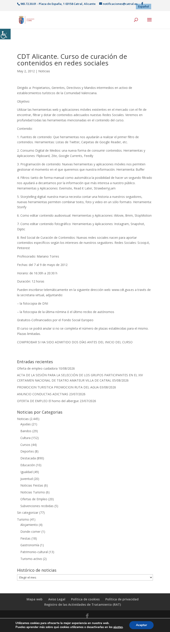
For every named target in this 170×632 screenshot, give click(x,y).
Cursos (25, 445)
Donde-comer (30, 531)
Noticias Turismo (32, 492)
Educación (27, 465)
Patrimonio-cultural (34, 552)
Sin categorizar (27, 512)
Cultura (25, 438)
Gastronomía (29, 545)
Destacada (28, 458)
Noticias (44, 71)
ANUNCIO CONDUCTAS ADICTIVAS (42, 394)
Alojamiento (29, 525)
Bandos (25, 431)
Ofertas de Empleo (33, 499)
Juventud (26, 479)
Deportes (27, 451)
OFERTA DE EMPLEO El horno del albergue (48, 401)
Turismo (23, 519)
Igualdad (26, 472)
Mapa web (34, 599)
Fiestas (25, 538)
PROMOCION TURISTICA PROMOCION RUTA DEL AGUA (58, 387)
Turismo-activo (31, 559)
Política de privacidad (122, 599)
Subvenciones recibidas (37, 506)
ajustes (118, 627)
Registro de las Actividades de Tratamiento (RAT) (82, 604)
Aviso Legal (56, 599)
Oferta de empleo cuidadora (37, 368)
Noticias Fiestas (31, 485)
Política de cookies (85, 599)
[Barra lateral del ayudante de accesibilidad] (5, 34)
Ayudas (25, 424)
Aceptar (141, 625)
